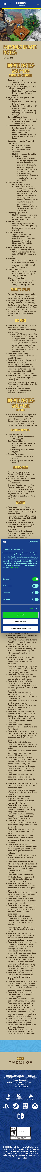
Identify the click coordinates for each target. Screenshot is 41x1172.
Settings (31, 608)
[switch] (35, 586)
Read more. (14, 567)
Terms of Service (20, 1086)
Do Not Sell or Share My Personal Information (20, 1083)
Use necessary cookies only (20, 628)
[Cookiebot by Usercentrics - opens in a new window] (29, 542)
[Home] (20, 4)
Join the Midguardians (15, 1075)
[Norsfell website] (9, 1097)
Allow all (20, 615)
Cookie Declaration (20, 1080)
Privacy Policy (31, 1078)
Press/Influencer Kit (12, 1078)
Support (31, 1075)
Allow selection (20, 622)
